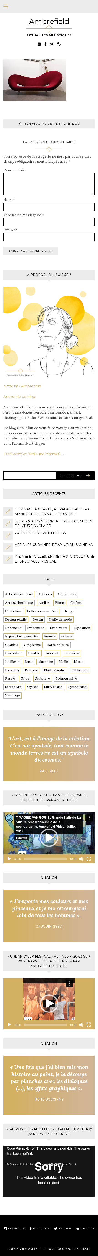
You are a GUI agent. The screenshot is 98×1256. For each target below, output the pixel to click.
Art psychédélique (19, 603)
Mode (78, 662)
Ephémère (13, 628)
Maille (63, 662)
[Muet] (81, 859)
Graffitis (11, 645)
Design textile (16, 619)
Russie (10, 678)
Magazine (45, 662)
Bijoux (59, 603)
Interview (71, 653)
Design (69, 611)
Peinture (31, 670)
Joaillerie (12, 662)
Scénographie (66, 678)
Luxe (28, 662)
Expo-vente (59, 628)
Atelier (44, 603)
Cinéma (76, 603)
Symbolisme (77, 687)
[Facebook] (45, 44)
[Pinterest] (59, 44)
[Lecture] (9, 859)
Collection (13, 611)
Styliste (32, 687)
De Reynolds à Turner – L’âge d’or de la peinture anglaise (53, 523)
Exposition (82, 628)
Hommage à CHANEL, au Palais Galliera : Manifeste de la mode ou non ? (53, 511)
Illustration (13, 653)
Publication (80, 670)
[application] (49, 837)
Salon (25, 678)
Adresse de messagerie (23, 215)
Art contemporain (19, 594)
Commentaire (14, 170)
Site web (10, 230)
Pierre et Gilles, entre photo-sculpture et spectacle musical (54, 559)
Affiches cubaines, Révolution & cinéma (54, 545)
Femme (49, 636)
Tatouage (12, 695)
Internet (52, 653)
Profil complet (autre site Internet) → (34, 454)
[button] (49, 838)
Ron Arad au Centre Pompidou (52, 123)
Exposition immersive (21, 636)
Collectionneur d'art (42, 611)
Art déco (45, 594)
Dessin (38, 619)
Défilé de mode (60, 619)
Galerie (66, 636)
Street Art (13, 687)
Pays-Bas (12, 670)
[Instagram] (39, 44)
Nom (8, 200)
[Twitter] (52, 44)
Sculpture (42, 678)
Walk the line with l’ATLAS (40, 533)
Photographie (55, 670)
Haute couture (58, 645)
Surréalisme (53, 687)
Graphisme (32, 645)
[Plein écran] (88, 859)
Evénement (35, 628)
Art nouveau (67, 594)
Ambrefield (49, 21)
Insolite (34, 653)
